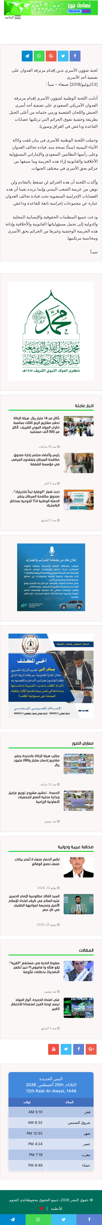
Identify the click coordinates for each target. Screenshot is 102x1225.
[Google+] (91, 1049)
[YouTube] (53, 1049)
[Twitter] (66, 1049)
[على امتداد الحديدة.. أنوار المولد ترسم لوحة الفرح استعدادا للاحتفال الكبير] (79, 1008)
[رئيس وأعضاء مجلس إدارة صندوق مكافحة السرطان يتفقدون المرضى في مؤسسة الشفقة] (79, 463)
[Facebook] (78, 1049)
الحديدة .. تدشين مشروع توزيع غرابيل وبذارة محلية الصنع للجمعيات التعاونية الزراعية (34, 797)
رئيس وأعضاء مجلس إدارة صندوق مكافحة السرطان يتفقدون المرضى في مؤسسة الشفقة (35, 459)
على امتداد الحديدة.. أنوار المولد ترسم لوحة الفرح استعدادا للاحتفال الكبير (35, 1004)
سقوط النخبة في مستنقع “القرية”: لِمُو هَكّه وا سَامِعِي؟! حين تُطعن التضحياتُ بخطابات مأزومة (34, 967)
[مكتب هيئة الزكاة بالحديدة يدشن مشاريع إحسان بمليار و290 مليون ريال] (79, 764)
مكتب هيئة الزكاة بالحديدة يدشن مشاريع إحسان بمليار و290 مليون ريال (37, 760)
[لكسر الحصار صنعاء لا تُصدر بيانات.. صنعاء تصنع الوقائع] (79, 867)
